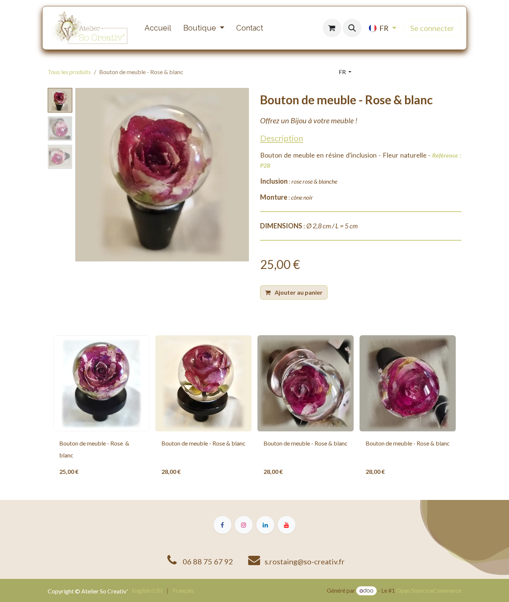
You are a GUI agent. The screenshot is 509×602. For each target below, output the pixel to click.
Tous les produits (69, 71)
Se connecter (432, 27)
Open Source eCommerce (428, 590)
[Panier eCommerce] (332, 28)
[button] (352, 28)
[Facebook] (222, 525)
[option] (254, 408)
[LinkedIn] (265, 525)
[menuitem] (158, 28)
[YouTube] (286, 525)
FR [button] (343, 71)
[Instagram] (244, 525)
